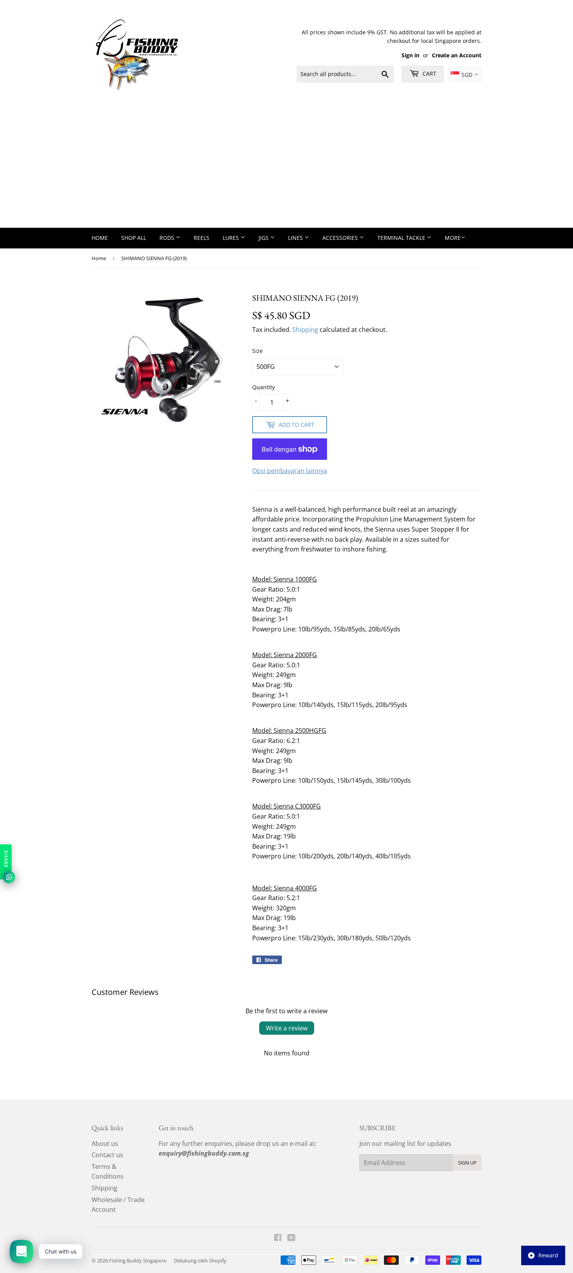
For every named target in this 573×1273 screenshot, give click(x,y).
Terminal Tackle (402, 237)
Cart (428, 73)
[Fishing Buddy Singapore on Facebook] (278, 1238)
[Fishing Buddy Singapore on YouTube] (291, 1238)
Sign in (410, 55)
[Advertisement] (286, 169)
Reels (201, 237)
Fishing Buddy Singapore (137, 1260)
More (453, 237)
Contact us (107, 1155)
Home (100, 237)
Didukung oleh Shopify (200, 1260)
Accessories (340, 237)
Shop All (133, 237)
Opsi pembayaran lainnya (289, 470)
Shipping (305, 329)
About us (105, 1143)
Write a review (287, 1028)
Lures (232, 237)
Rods (167, 237)
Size (257, 351)
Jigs (264, 237)
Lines (296, 237)
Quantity (263, 387)
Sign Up (467, 1163)
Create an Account (456, 55)
